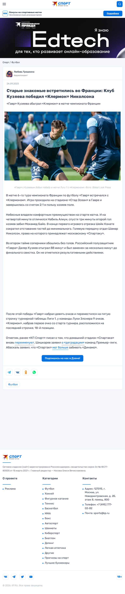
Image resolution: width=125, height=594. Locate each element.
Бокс (48, 518)
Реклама (10, 488)
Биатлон (50, 538)
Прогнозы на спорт (57, 557)
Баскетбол (51, 508)
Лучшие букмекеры (57, 562)
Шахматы (50, 528)
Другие (49, 552)
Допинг (49, 543)
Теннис (49, 503)
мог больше (60, 347)
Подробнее (113, 13)
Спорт (6, 62)
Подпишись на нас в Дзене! (62, 358)
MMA (48, 513)
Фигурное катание (57, 498)
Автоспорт (51, 523)
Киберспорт (52, 533)
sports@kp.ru (102, 513)
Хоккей (49, 493)
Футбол (15, 62)
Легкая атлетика (55, 547)
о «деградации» (73, 342)
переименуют (24, 342)
